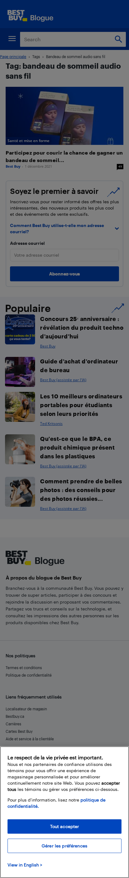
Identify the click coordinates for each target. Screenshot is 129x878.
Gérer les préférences (64, 845)
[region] (64, 812)
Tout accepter (64, 826)
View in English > (25, 864)
